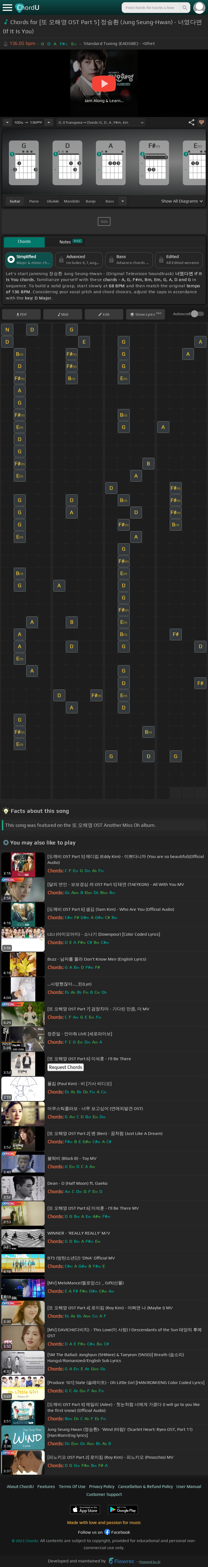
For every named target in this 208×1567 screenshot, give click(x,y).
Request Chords (65, 1067)
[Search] (184, 7)
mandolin (72, 201)
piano (34, 201)
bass (110, 201)
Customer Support (104, 1494)
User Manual (188, 1486)
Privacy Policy (101, 1486)
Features (46, 1486)
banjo (91, 201)
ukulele (53, 201)
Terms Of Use (72, 1486)
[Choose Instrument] (123, 201)
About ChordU (20, 1486)
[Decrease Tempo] (7, 122)
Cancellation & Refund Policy (145, 1486)
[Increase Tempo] (48, 122)
